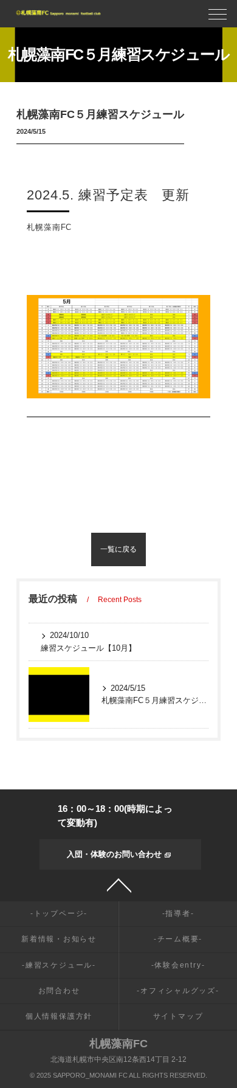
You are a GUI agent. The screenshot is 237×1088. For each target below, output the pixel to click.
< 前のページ (61, 549)
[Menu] (217, 17)
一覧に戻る (118, 549)
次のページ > (176, 549)
